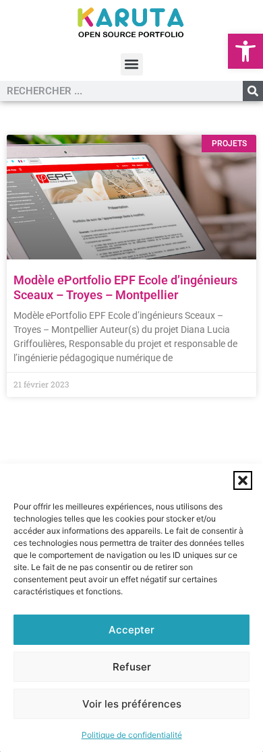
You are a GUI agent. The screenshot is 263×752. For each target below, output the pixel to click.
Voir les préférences (131, 703)
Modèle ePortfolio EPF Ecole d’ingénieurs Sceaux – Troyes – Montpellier (125, 287)
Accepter (131, 629)
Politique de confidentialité (132, 735)
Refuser (132, 666)
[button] (245, 51)
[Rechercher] (253, 91)
